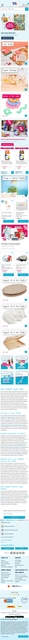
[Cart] (26, 5)
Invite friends (18, 562)
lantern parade (22, 425)
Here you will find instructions (14, 452)
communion (8, 425)
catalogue (7, 420)
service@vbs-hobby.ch (23, 576)
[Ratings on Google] (14, 593)
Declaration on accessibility (7, 580)
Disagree (21, 636)
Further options (5, 636)
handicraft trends (11, 417)
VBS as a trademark (5, 563)
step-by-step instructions (19, 444)
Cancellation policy (5, 576)
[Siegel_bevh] (8, 600)
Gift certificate (18, 560)
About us (3, 560)
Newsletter (17, 563)
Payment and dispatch (6, 574)
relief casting (16, 447)
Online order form (5, 572)
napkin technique (9, 447)
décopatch (3, 447)
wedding (3, 425)
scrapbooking (23, 447)
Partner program (4, 562)
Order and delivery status (20, 580)
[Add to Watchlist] (12, 149)
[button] (2, 161)
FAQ (16, 567)
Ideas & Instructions (19, 565)
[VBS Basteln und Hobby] (14, 3)
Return (2, 579)
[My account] (23, 5)
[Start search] (26, 9)
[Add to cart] (12, 172)
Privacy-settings (4, 577)
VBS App (3, 582)
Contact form (7, 548)
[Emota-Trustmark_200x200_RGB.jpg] (24, 600)
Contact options (18, 578)
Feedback (21, 548)
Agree (26, 636)
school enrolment (15, 425)
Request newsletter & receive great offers (14, 510)
